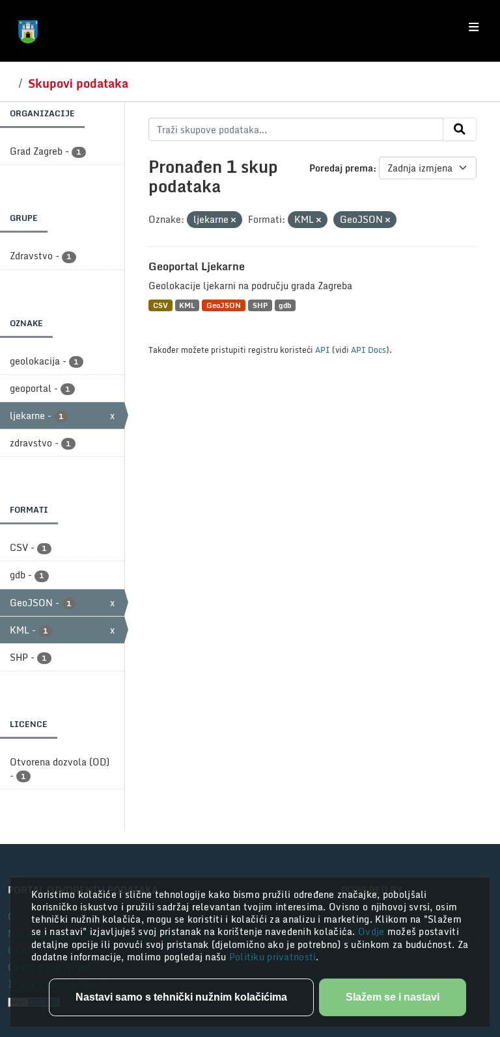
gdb (285, 305)
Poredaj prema (341, 167)
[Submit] (460, 129)
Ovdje (372, 931)
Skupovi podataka (78, 83)
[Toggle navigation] (473, 27)
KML (187, 305)
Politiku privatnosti (272, 956)
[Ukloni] (233, 220)
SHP (260, 305)
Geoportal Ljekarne (196, 266)
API (322, 349)
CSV (160, 305)
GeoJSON (223, 305)
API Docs (368, 349)
